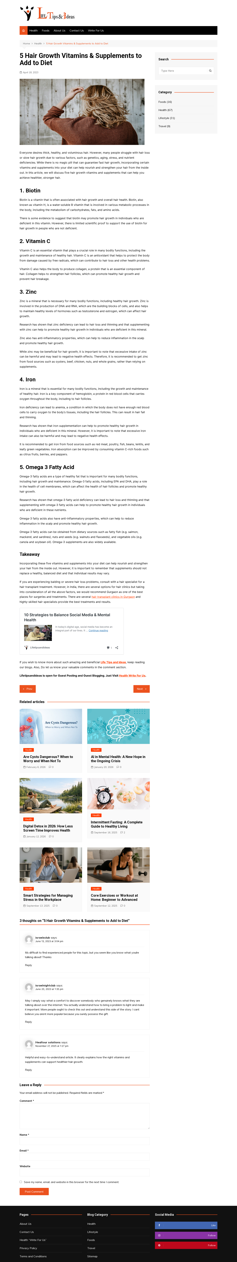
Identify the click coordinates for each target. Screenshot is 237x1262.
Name (24, 1134)
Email (24, 1150)
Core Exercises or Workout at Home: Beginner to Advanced (114, 897)
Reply (28, 965)
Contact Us (77, 30)
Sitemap (92, 1256)
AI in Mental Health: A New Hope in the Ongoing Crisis (118, 759)
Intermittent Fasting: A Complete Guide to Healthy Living (116, 824)
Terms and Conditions (33, 1256)
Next (140, 688)
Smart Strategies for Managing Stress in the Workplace (48, 897)
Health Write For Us (132, 675)
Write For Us (96, 30)
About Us (59, 30)
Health (33, 30)
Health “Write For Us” (33, 1240)
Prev (29, 688)
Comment (27, 1100)
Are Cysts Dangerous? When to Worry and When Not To (48, 759)
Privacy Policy (28, 1248)
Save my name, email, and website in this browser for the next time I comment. (71, 1182)
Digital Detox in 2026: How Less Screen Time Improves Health (48, 828)
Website (25, 1166)
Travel (162, 126)
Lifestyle (163, 118)
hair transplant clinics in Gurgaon (113, 596)
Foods (45, 30)
